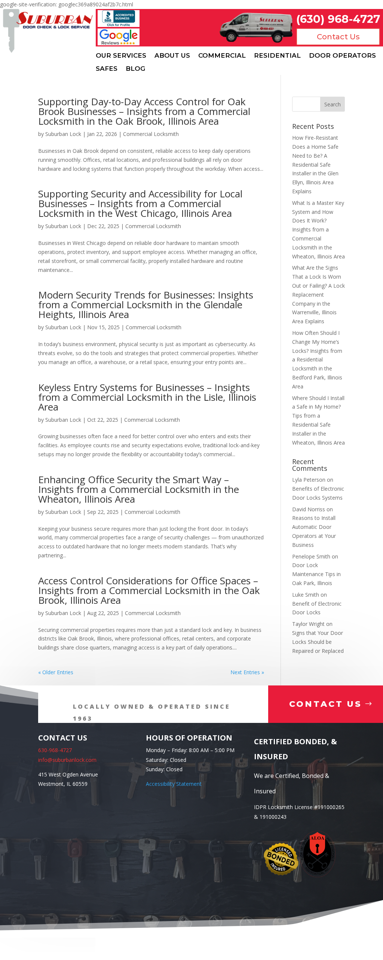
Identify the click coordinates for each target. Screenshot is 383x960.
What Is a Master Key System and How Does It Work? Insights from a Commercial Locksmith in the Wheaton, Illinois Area (318, 229)
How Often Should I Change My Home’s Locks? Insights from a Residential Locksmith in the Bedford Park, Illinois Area (317, 359)
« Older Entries (55, 672)
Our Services (121, 55)
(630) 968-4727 (338, 18)
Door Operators (342, 55)
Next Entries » (247, 672)
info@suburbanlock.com (67, 759)
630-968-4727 (55, 750)
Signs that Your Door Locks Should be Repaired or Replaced (318, 641)
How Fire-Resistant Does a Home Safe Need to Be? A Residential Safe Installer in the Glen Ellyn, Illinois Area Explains (315, 164)
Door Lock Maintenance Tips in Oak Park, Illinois (316, 574)
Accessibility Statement (174, 783)
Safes (106, 68)
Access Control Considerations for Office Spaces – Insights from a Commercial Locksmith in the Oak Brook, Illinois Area (149, 590)
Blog (135, 68)
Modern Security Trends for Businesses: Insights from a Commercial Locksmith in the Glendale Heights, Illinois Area (145, 304)
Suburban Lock (63, 133)
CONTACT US (325, 704)
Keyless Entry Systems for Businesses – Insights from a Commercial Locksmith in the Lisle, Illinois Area (147, 397)
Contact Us (338, 36)
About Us (172, 55)
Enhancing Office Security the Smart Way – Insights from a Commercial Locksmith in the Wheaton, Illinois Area (138, 489)
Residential (277, 55)
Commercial (222, 55)
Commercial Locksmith (151, 133)
